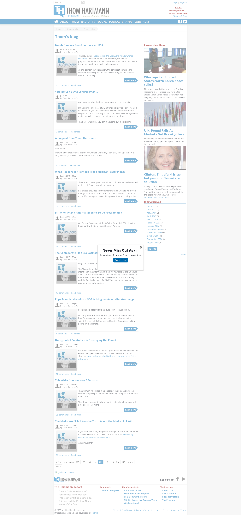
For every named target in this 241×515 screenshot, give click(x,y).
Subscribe (120, 260)
